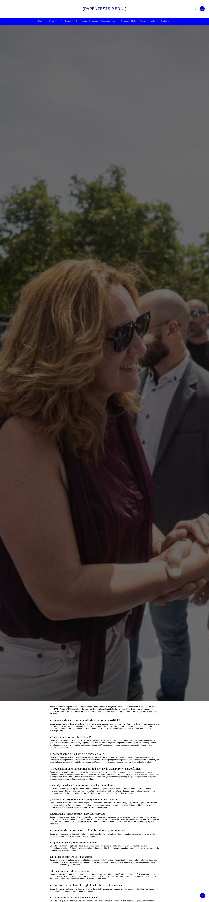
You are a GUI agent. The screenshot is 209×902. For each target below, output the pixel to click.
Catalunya (165, 21)
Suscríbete (42, 21)
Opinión (115, 21)
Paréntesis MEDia (97, 404)
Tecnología (69, 21)
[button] (202, 9)
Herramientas (81, 21)
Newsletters (153, 21)
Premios (143, 21)
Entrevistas (105, 21)
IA (61, 21)
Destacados (53, 21)
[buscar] (195, 9)
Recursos (125, 21)
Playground (93, 21)
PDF (56, 709)
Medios (134, 21)
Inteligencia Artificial (104, 358)
